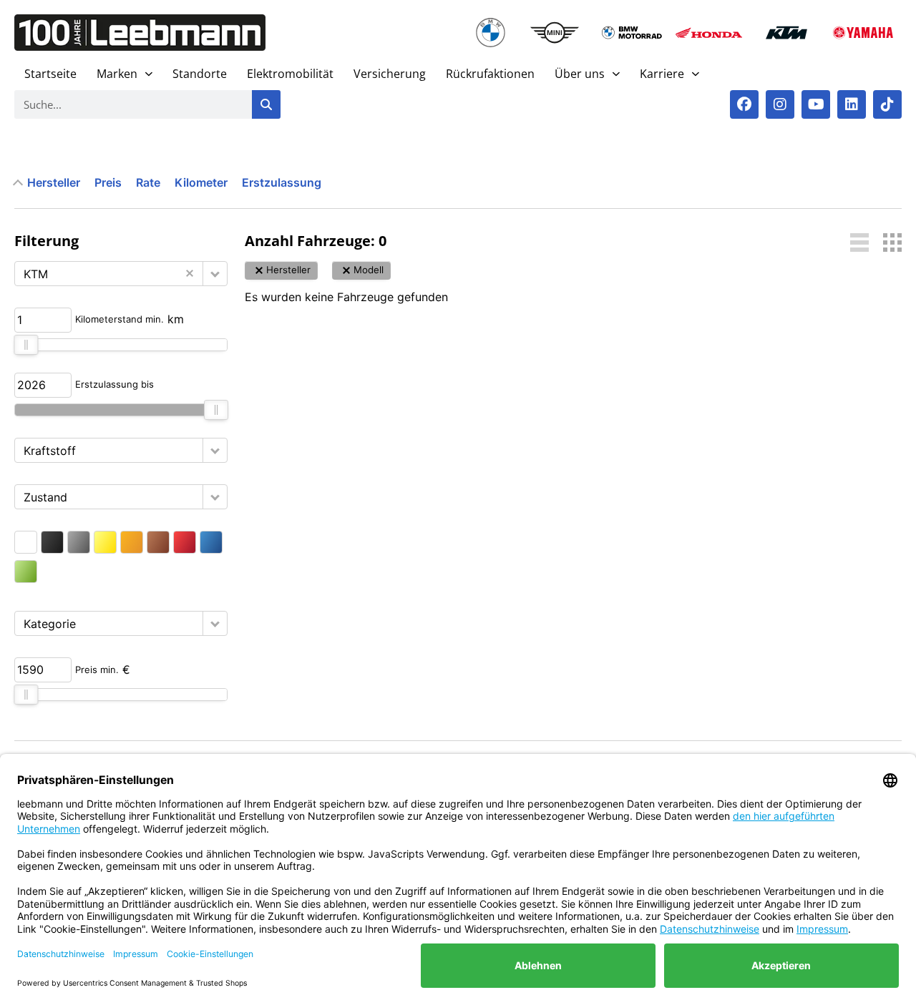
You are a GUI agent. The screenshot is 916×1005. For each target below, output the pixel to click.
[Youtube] (816, 104)
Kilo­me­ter (201, 182)
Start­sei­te (50, 74)
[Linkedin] (851, 104)
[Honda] (709, 32)
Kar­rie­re (662, 74)
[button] (215, 273)
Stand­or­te (199, 74)
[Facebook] (744, 104)
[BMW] (490, 32)
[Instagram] (780, 104)
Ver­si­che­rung (390, 74)
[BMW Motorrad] (632, 32)
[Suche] (266, 104)
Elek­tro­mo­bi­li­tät (290, 74)
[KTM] (786, 32)
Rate (148, 182)
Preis (108, 182)
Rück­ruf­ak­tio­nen (490, 74)
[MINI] (554, 32)
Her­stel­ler (53, 182)
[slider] (26, 345)
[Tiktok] (887, 104)
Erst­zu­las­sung (281, 182)
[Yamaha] (863, 32)
